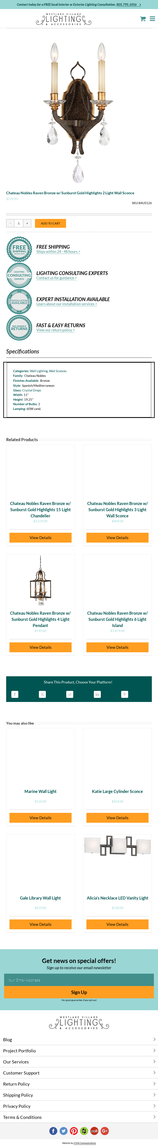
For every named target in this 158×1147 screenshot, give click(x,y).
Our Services (16, 1061)
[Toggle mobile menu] (153, 19)
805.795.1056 (126, 4)
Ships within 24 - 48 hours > (58, 251)
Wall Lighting (39, 371)
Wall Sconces (58, 371)
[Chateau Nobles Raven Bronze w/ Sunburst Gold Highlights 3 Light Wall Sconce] (117, 470)
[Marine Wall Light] (40, 754)
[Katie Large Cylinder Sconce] (117, 754)
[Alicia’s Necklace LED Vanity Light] (117, 860)
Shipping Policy (18, 1095)
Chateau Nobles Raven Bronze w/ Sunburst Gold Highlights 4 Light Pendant (40, 619)
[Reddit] (69, 694)
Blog (7, 1039)
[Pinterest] (124, 694)
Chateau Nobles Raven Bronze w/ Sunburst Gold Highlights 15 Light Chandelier (40, 509)
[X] (42, 694)
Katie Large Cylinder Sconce (117, 791)
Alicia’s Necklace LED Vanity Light (117, 897)
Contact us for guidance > (56, 277)
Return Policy (16, 1084)
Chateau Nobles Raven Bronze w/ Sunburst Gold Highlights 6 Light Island (117, 619)
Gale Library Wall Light (40, 897)
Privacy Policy (16, 1106)
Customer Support (21, 1073)
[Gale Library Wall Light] (40, 860)
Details (45, 537)
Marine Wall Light (40, 791)
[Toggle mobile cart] (143, 19)
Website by (79, 1143)
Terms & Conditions (22, 1117)
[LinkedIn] (97, 694)
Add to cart (50, 223)
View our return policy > (55, 330)
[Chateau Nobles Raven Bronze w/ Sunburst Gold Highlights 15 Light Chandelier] (40, 470)
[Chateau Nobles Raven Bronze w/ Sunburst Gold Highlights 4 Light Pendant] (40, 580)
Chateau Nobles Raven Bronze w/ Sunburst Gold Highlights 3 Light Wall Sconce (117, 509)
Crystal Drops (31, 390)
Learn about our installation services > (66, 303)
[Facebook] (14, 694)
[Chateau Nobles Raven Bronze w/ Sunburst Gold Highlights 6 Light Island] (117, 580)
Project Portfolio (19, 1050)
